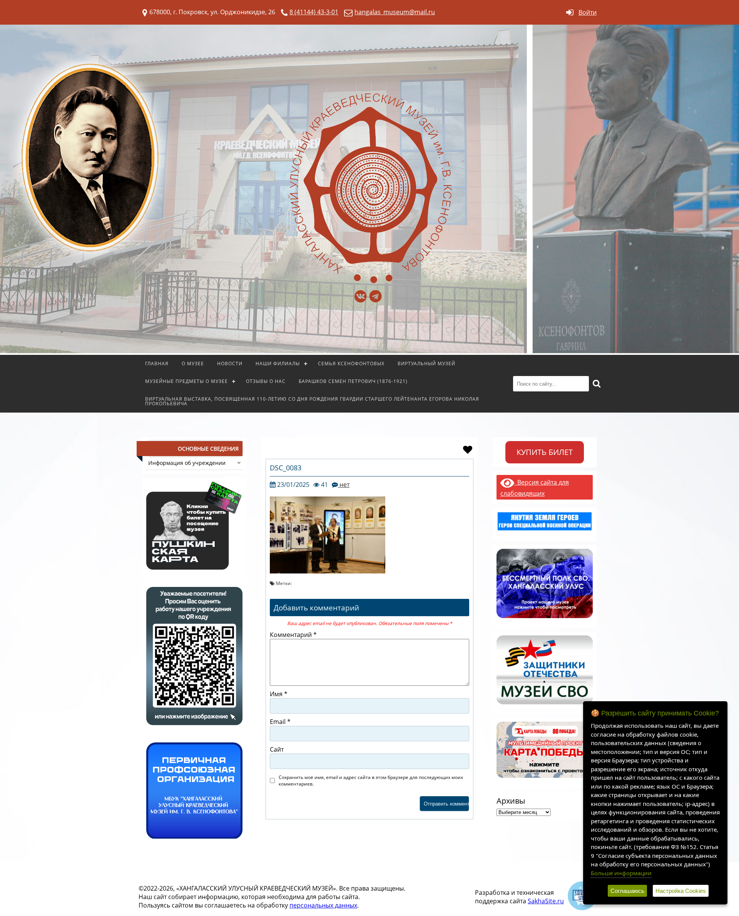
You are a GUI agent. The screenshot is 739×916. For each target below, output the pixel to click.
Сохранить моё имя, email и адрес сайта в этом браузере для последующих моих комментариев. (371, 780)
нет (343, 484)
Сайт (277, 749)
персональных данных (323, 905)
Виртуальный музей (426, 363)
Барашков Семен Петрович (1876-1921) (353, 381)
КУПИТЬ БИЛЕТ (545, 452)
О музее (193, 363)
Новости (229, 363)
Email (280, 721)
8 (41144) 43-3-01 (313, 12)
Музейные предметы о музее (186, 381)
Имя (279, 694)
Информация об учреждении (187, 462)
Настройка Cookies (680, 891)
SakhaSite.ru (546, 901)
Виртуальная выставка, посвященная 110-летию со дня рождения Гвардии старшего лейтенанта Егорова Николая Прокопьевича (312, 401)
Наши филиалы (278, 363)
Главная (157, 363)
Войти (587, 12)
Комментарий (293, 634)
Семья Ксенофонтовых (351, 363)
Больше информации (621, 873)
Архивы (511, 801)
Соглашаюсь (627, 891)
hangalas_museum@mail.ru (394, 12)
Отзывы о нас (266, 381)
